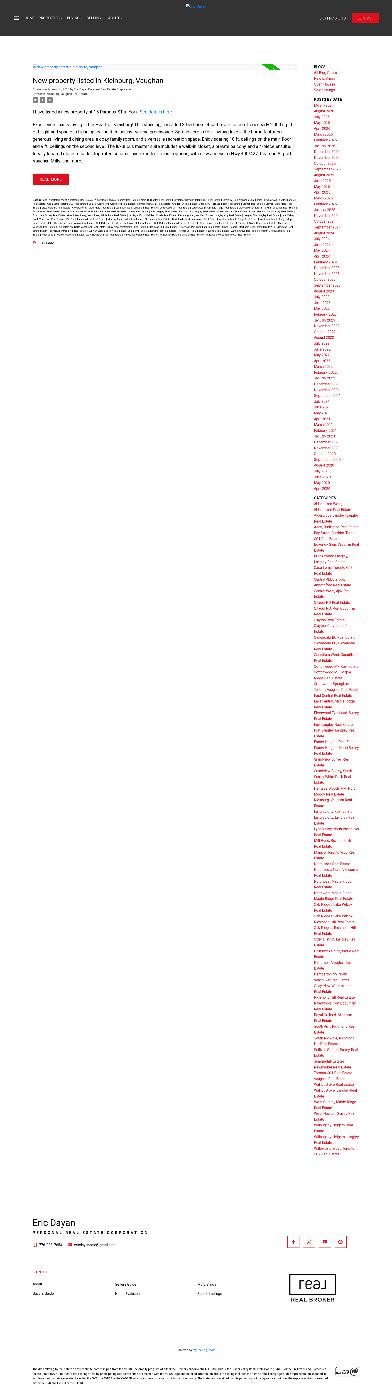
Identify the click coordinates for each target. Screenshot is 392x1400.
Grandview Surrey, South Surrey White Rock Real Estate (97, 215)
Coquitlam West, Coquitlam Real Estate (136, 207)
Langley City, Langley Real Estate (261, 215)
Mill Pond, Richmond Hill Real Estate (86, 219)
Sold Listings (324, 90)
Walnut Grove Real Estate (245, 230)
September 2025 (327, 169)
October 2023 (325, 279)
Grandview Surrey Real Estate (49, 215)
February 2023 (325, 314)
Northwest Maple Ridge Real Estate (238, 219)
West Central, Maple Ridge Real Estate (63, 234)
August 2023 (324, 291)
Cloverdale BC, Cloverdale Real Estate (93, 207)
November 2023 (327, 274)
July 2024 (322, 239)
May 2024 (322, 250)
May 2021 (322, 413)
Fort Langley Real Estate (164, 211)
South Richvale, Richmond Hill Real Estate (64, 230)
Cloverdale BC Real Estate (56, 207)
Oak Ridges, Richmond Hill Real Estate (175, 223)
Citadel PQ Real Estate (185, 203)
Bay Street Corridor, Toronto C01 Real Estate (197, 200)
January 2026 (324, 146)
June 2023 (322, 303)
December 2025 (327, 152)
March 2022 (323, 366)
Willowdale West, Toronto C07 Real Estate (228, 234)
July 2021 (322, 401)
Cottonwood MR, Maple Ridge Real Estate (214, 207)
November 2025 (327, 157)
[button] (333, 18)
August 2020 (324, 465)
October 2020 (325, 454)
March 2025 (323, 198)
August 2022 (324, 337)
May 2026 (322, 122)
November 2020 (327, 448)
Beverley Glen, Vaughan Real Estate (243, 200)
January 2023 (324, 320)
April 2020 (322, 488)
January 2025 (324, 210)
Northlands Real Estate (158, 219)
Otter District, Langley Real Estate (217, 223)
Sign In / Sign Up (333, 18)
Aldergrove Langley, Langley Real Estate (117, 200)
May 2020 (322, 483)
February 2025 (325, 204)
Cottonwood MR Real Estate (175, 207)
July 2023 (322, 297)
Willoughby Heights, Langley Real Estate (182, 234)
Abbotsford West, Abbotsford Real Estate (71, 200)
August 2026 (324, 111)
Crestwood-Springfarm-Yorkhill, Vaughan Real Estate (267, 207)
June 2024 (322, 245)
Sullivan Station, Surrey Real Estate (108, 230)
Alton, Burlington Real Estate (156, 200)
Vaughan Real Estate (218, 230)
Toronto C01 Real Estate (191, 230)
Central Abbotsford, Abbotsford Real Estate (112, 203)
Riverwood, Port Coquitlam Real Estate (200, 227)
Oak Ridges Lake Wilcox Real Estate (74, 223)
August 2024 (324, 233)
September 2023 (327, 285)
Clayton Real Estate (253, 203)
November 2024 (327, 216)
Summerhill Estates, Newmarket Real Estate (152, 230)
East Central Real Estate (46, 211)
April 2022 (322, 361)
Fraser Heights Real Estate (232, 211)
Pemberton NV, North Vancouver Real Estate (82, 227)
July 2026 (322, 117)
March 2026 (323, 134)
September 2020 (327, 459)
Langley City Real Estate (228, 215)
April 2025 (322, 192)
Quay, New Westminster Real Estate (127, 227)
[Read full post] (165, 70)
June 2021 (322, 407)
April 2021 (322, 419)
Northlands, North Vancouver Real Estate (194, 219)
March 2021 (323, 424)
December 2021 (327, 384)
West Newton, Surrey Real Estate (104, 234)
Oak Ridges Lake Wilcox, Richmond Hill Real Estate (124, 223)
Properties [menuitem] (49, 18)
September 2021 (327, 395)
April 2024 (322, 256)
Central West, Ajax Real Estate (154, 203)
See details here (156, 112)
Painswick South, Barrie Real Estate (257, 223)
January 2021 (324, 436)
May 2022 (322, 355)
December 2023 (327, 268)
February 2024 (325, 262)
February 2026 (325, 140)
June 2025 (322, 181)
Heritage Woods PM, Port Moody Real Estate (152, 215)
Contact (365, 18)
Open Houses (325, 84)
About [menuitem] (114, 18)
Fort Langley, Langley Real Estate (197, 211)
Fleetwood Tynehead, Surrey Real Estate (127, 211)
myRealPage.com (204, 1350)
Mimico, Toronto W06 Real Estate (126, 219)
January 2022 (324, 378)
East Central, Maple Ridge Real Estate (82, 211)
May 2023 (322, 308)
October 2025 (325, 163)
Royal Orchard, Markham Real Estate (242, 227)
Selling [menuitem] (94, 18)
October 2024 (325, 221)
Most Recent (324, 105)
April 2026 (322, 128)
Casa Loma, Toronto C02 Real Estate (67, 203)
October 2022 (325, 332)
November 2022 (327, 326)
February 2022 (325, 372)
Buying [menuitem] (73, 18)
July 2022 (322, 343)
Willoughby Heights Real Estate (140, 234)
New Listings (324, 78)
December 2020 (327, 442)
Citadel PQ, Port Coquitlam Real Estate (220, 203)
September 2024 (327, 227)
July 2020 (322, 471)
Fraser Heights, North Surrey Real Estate (271, 211)
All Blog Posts (325, 73)
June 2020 (322, 477)
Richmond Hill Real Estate (163, 227)
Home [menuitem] (29, 18)
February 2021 (325, 430)
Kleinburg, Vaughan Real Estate (67, 94)
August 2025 (324, 175)
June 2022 (322, 349)
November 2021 (327, 390)
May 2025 (322, 186)
